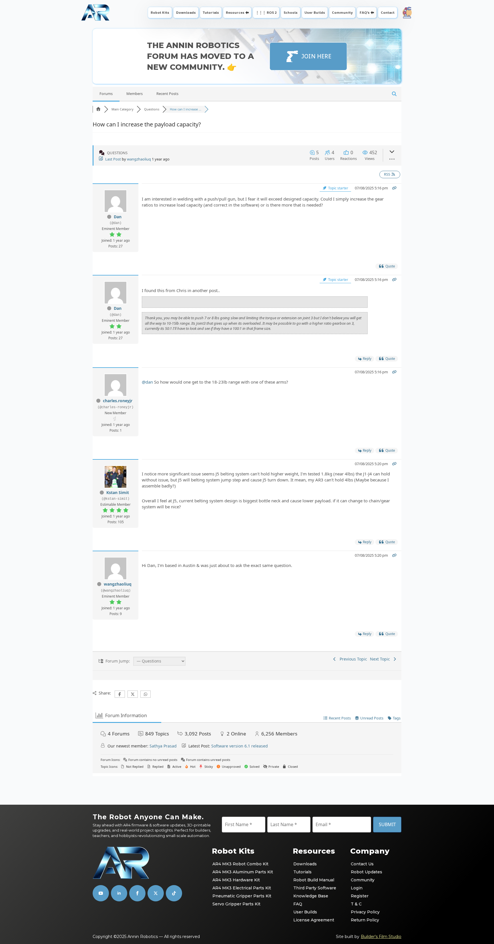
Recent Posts (167, 93)
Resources (235, 12)
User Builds (314, 12)
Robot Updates (366, 871)
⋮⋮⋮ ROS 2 (266, 12)
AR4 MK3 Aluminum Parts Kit (242, 871)
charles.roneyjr (117, 400)
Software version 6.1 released (239, 746)
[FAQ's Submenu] (373, 12)
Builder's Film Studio (381, 936)
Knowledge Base (310, 896)
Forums (106, 93)
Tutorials (211, 12)
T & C (356, 904)
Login (356, 888)
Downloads (186, 12)
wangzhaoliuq (139, 159)
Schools (291, 12)
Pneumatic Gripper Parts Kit (241, 896)
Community (342, 12)
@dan (147, 382)
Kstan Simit (117, 492)
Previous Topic (352, 659)
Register (359, 896)
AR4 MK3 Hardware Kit (236, 879)
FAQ (297, 904)
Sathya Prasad (163, 746)
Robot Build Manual (313, 879)
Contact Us (362, 863)
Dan (117, 216)
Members (134, 93)
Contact (388, 12)
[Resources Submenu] (247, 12)
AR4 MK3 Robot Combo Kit (240, 863)
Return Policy (365, 920)
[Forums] (98, 109)
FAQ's (365, 12)
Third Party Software (314, 888)
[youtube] (101, 893)
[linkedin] (119, 893)
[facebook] (137, 893)
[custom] (156, 893)
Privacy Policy (365, 912)
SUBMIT (387, 824)
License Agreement (313, 920)
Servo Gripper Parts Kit (236, 904)
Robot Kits (160, 12)
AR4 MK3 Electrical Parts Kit (241, 888)
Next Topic (381, 659)
